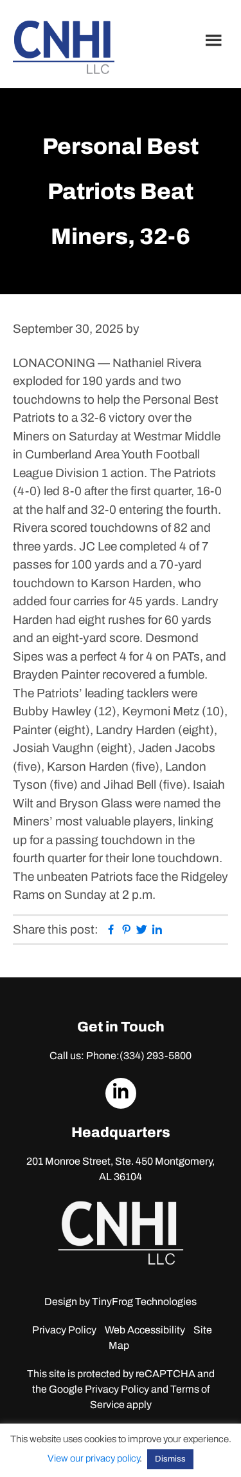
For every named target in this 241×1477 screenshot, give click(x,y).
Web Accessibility (145, 1329)
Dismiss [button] (170, 1458)
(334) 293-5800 (156, 1055)
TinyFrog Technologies (144, 1301)
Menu (215, 40)
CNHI (63, 47)
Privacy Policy (64, 1329)
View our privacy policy (93, 1458)
